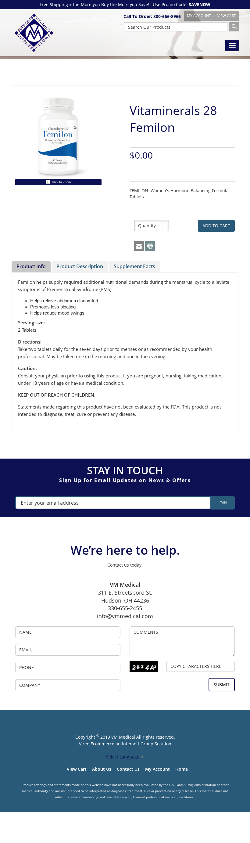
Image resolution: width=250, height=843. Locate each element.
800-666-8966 (167, 16)
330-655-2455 (125, 608)
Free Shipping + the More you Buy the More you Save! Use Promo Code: (125, 4)
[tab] (31, 266)
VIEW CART (226, 15)
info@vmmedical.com (125, 616)
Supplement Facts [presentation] (134, 266)
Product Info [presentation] (31, 266)
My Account (157, 769)
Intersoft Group (137, 744)
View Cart (77, 769)
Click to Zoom (61, 182)
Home (181, 769)
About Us (101, 769)
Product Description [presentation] (79, 266)
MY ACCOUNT (199, 15)
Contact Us (128, 769)
